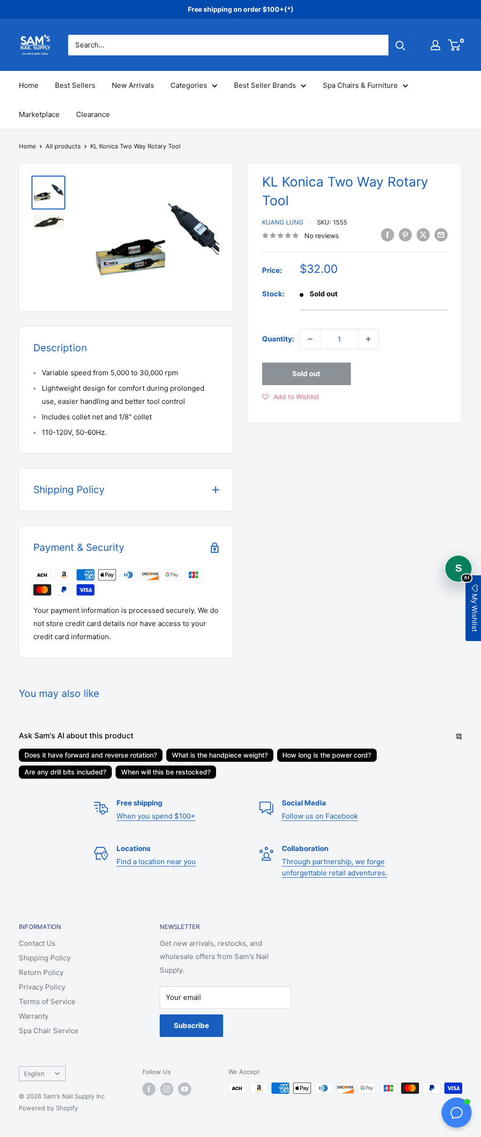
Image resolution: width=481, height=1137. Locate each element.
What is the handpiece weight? (220, 755)
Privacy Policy (42, 986)
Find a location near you (156, 861)
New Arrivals (133, 85)
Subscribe (191, 1025)
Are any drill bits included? (65, 772)
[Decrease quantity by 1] (310, 339)
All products (63, 146)
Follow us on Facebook (320, 816)
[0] (454, 45)
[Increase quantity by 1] (368, 339)
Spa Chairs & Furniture (360, 85)
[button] (290, 397)
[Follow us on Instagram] (166, 1089)
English (34, 1073)
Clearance (93, 114)
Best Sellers (75, 85)
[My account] (435, 45)
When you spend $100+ (155, 816)
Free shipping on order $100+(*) (241, 9)
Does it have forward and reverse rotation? (90, 755)
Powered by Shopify (48, 1108)
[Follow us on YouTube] (184, 1089)
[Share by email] (441, 234)
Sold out (306, 373)
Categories (189, 85)
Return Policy (41, 972)
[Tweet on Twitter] (423, 234)
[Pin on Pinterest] (405, 234)
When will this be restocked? (165, 772)
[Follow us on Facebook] (148, 1089)
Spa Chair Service (48, 1030)
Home (29, 85)
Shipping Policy (44, 957)
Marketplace (39, 114)
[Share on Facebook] (387, 234)
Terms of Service (47, 1001)
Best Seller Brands (265, 85)
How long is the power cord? (326, 755)
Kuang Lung (282, 222)
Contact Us (37, 943)
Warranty (33, 1016)
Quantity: (278, 338)
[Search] (400, 45)
